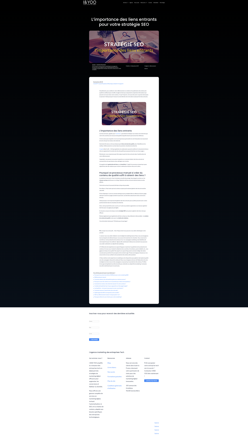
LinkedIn (115, 83)
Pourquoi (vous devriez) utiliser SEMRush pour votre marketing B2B (111, 275)
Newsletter (155, 2)
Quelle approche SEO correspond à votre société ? (106, 292)
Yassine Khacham (101, 65)
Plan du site (111, 381)
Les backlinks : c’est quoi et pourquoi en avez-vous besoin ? (108, 288)
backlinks (118, 133)
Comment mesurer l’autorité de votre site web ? (106, 290)
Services (125, 2)
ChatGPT (95, 83)
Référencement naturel (100, 277)
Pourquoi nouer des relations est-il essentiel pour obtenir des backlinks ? (112, 281)
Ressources (143, 2)
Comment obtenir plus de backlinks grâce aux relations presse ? (110, 279)
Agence (131, 2)
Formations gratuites (115, 376)
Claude (100, 83)
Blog (109, 363)
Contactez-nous (151, 380)
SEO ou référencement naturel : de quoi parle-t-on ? (107, 294)
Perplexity (104, 83)
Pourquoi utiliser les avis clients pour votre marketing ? (108, 297)
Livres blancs (112, 367)
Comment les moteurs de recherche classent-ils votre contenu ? (110, 283)
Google (101, 149)
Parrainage (162, 2)
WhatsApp (110, 83)
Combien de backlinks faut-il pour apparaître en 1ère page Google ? (111, 286)
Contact (150, 2)
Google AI (120, 83)
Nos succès (136, 2)
